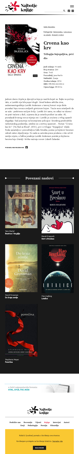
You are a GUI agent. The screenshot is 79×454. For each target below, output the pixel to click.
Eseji (22, 425)
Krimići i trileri (58, 34)
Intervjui (57, 422)
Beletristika (58, 31)
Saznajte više (57, 441)
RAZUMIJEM (39, 448)
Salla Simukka (49, 26)
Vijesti (38, 422)
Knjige (47, 422)
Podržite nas (15, 422)
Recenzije (28, 422)
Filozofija (54, 425)
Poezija (44, 425)
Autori (66, 422)
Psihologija (33, 425)
